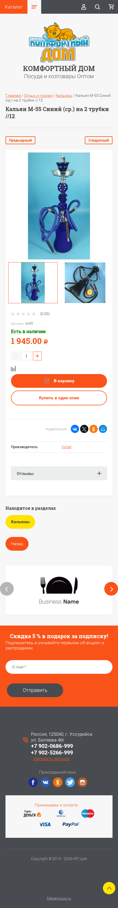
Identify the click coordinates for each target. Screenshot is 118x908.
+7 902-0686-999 (52, 746)
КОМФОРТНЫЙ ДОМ (59, 68)
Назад (17, 543)
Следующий (98, 140)
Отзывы (25, 473)
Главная (13, 95)
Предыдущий (20, 140)
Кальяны (64, 95)
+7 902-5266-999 (52, 752)
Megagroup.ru (59, 898)
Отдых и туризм (38, 95)
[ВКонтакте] (75, 429)
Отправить (35, 690)
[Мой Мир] (103, 429)
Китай (66, 447)
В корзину (63, 380)
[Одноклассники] (93, 429)
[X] (84, 429)
